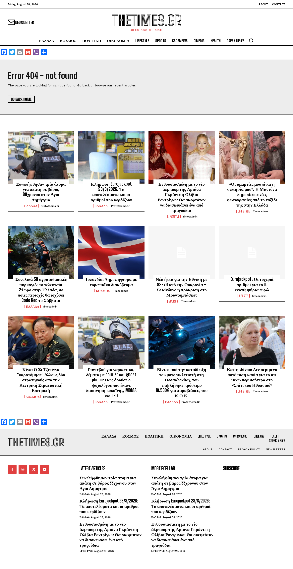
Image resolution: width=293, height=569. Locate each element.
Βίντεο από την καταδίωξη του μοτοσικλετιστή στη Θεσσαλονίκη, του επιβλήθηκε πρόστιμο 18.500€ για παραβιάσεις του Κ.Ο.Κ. (181, 382)
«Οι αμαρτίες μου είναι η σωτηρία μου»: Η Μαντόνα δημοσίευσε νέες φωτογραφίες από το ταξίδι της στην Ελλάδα (252, 194)
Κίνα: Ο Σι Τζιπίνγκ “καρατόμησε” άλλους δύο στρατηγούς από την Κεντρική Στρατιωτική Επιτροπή (41, 380)
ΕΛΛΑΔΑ (30, 206)
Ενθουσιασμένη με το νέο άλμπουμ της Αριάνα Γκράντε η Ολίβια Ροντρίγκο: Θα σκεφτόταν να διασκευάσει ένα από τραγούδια (181, 197)
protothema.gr (50, 206)
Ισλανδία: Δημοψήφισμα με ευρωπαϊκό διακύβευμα (111, 281)
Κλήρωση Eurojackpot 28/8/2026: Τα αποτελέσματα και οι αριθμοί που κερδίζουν (111, 191)
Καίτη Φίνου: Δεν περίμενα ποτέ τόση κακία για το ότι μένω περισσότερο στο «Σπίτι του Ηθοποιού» (252, 377)
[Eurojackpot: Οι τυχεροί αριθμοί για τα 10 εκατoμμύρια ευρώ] (252, 252)
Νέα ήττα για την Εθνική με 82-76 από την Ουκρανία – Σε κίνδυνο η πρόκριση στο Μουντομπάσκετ (181, 287)
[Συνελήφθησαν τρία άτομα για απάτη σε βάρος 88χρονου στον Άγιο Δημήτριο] (41, 157)
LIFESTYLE (173, 216)
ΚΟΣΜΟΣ (103, 290)
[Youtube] (44, 469)
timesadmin (190, 216)
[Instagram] (23, 469)
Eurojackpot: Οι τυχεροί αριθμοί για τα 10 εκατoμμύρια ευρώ (251, 284)
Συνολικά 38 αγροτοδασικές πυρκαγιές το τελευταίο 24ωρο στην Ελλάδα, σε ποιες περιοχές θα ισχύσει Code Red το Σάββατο (41, 289)
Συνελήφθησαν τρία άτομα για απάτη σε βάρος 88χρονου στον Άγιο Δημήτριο (41, 191)
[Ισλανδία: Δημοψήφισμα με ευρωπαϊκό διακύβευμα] (111, 252)
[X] (33, 469)
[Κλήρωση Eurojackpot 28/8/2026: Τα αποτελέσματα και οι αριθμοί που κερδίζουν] (111, 157)
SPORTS (173, 301)
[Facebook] (12, 469)
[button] (251, 40)
